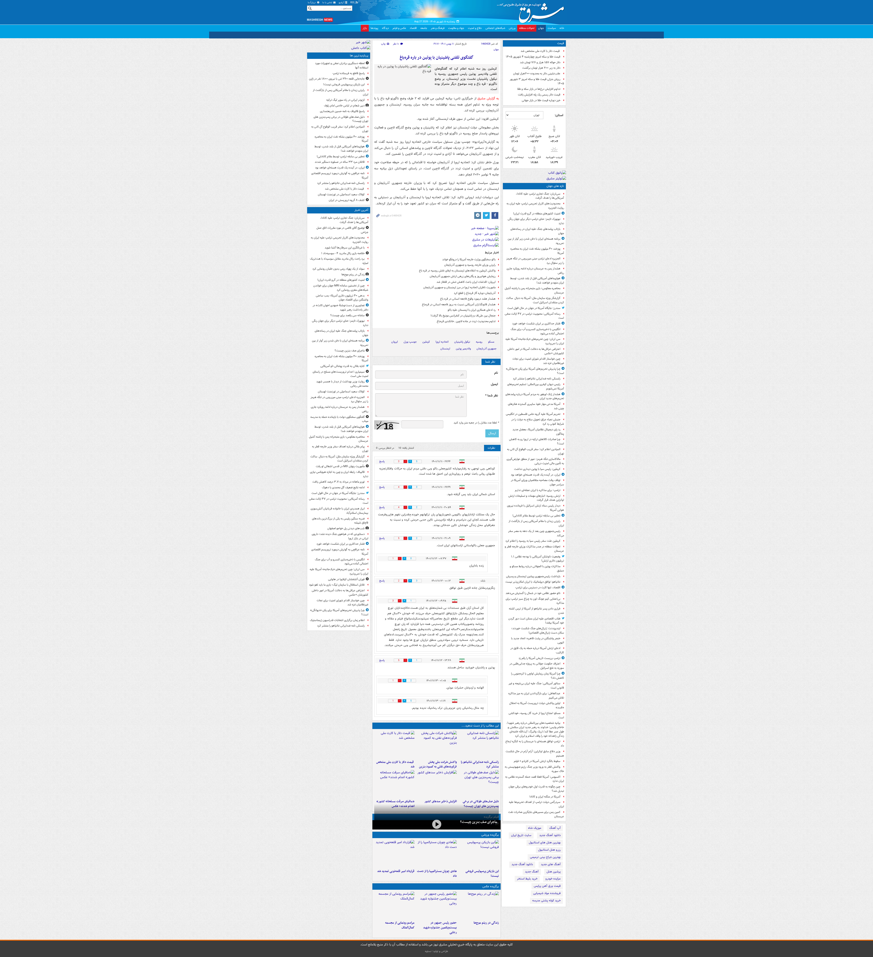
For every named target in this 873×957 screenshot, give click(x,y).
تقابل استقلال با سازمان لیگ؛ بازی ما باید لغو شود (337, 585)
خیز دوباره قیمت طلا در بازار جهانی (541, 100)
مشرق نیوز (532, 11)
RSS (352, 2)
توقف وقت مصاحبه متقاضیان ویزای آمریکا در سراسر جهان (537, 482)
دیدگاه (385, 28)
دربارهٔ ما (312, 2)
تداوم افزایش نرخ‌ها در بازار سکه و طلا (538, 89)
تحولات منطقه (526, 28)
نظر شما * (491, 395)
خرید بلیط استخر (527, 878)
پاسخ (382, 461)
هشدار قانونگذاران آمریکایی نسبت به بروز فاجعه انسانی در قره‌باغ (459, 304)
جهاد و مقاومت (456, 28)
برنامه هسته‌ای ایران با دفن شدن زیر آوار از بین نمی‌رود (536, 241)
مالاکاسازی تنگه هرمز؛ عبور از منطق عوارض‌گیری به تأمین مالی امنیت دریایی (535, 461)
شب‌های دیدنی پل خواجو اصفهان (346, 528)
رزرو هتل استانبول (549, 849)
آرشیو (341, 2)
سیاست (552, 28)
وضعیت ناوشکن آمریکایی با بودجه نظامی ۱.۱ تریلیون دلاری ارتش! (537, 558)
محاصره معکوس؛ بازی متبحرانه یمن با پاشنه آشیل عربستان (534, 290)
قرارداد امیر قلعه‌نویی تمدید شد (395, 871)
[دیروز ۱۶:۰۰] (436, 905)
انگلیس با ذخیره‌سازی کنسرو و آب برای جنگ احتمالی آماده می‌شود (537, 331)
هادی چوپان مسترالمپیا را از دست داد (437, 874)
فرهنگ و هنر (437, 28)
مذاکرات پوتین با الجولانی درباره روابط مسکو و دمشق (537, 568)
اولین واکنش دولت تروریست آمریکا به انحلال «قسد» (536, 705)
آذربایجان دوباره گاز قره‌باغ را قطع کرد (475, 293)
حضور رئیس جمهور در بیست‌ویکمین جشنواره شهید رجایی (440, 927)
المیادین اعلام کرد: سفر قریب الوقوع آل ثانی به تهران (535, 451)
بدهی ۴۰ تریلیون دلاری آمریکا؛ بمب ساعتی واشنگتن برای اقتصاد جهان (342, 297)
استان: (559, 115)
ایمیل (494, 384)
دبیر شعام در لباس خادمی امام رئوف (344, 105)
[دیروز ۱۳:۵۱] (436, 783)
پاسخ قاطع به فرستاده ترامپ (349, 73)
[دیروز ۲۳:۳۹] (436, 824)
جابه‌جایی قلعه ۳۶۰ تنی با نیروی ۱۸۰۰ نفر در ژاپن (337, 79)
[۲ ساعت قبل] (479, 905)
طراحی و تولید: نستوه (436, 951)
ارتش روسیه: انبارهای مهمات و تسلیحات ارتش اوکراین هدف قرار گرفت (536, 498)
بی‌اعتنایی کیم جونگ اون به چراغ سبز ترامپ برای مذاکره (535, 601)
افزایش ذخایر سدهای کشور (440, 801)
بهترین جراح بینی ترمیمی (545, 857)
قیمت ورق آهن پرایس (547, 886)
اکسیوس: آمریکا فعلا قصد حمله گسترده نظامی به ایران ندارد (534, 779)
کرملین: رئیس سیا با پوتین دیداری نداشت (537, 469)
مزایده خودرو (553, 878)
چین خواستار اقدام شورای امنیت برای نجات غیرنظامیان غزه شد (538, 361)
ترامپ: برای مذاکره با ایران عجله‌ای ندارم (537, 490)
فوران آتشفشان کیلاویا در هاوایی (346, 579)
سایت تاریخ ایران (521, 835)
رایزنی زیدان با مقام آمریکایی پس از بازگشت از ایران (536, 523)
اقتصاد (413, 28)
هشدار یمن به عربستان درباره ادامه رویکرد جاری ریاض (535, 270)
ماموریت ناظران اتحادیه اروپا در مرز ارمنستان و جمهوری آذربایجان (459, 287)
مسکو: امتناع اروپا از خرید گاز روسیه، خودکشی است (536, 715)
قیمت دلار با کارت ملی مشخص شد (540, 51)
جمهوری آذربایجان (487, 348)
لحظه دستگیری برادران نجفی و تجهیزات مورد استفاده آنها (341, 65)
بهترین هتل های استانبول (545, 842)
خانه (561, 28)
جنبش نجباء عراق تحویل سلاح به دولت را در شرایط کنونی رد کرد (537, 421)
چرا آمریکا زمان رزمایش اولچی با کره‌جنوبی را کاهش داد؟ (537, 675)
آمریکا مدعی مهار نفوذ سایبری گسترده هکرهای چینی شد (536, 406)
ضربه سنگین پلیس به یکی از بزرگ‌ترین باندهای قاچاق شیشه (340, 520)
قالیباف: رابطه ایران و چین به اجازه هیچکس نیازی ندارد (339, 474)
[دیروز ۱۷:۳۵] (479, 853)
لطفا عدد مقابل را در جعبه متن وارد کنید (476, 423)
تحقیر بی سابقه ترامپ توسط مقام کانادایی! (536, 516)
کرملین (426, 342)
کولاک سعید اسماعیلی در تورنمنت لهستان (341, 194)
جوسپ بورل (410, 342)
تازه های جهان (555, 186)
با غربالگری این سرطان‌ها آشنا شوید (345, 248)
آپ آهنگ (555, 828)
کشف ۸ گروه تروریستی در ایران (347, 200)
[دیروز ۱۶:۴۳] (394, 744)
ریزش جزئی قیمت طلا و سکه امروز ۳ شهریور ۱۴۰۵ (537, 81)
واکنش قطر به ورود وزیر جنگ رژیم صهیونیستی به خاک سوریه (534, 769)
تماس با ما (327, 2)
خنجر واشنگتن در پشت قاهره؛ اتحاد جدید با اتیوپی (537, 640)
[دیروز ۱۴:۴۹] (479, 783)
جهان (541, 28)
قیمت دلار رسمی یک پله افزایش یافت (539, 95)
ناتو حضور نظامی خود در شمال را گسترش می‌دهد (533, 593)
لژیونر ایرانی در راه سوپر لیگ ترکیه (345, 100)
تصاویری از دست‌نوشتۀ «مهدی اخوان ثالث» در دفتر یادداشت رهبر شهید (340, 307)
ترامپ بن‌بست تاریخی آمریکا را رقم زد (539, 658)
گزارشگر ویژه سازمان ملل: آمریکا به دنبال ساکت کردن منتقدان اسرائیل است (535, 300)
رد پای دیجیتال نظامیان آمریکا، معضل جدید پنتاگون (538, 431)
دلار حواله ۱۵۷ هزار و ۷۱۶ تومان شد (540, 62)
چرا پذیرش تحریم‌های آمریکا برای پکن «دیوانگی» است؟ (535, 371)
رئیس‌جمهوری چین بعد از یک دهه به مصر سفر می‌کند (536, 533)
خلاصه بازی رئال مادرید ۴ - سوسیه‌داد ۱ (343, 253)
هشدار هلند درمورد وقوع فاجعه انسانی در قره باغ (468, 299)
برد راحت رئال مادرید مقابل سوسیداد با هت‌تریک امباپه (339, 261)
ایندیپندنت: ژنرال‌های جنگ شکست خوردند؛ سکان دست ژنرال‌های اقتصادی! (537, 630)
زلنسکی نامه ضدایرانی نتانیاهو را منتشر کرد (536, 378)
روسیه (479, 342)
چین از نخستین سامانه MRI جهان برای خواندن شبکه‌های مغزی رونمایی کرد (340, 287)
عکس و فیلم (399, 28)
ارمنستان (445, 348)
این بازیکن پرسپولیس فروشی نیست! (482, 874)
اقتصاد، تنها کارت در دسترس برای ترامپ (537, 587)
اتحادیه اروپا (442, 342)
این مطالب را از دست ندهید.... (480, 725)
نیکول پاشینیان (462, 342)
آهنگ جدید (532, 871)
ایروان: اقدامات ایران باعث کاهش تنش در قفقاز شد (466, 282)
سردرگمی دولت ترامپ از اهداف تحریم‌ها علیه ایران (536, 804)
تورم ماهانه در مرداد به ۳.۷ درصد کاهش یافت (338, 482)
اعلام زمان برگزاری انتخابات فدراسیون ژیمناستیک (337, 620)
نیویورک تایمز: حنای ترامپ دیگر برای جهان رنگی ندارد (536, 221)
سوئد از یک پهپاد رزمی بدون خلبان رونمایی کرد (338, 269)
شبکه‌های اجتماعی (495, 28)
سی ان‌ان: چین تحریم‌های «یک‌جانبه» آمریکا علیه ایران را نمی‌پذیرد (534, 341)
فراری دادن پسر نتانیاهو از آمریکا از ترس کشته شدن (536, 610)
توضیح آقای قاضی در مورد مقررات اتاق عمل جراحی (342, 230)
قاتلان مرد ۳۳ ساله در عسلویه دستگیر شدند (340, 162)
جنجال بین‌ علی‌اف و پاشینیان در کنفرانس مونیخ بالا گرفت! (463, 315)
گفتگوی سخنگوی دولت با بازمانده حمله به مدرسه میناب (339, 419)
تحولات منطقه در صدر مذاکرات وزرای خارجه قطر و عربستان (534, 548)
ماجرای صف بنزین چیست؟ (478, 822)
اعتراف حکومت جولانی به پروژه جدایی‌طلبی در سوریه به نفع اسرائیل (536, 665)
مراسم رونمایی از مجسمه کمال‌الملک (399, 925)
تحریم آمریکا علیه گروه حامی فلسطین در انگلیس (533, 414)
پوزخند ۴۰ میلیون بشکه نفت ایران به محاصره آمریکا (537, 251)
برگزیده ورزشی (490, 834)
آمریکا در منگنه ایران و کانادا (544, 796)
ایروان (394, 342)
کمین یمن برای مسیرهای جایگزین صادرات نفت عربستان (536, 814)
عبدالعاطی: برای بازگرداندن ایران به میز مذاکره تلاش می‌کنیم (536, 695)
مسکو (491, 342)
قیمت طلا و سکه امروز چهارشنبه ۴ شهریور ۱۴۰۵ (533, 57)
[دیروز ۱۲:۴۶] (394, 853)
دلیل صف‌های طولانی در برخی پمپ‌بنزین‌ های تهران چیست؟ (341, 119)
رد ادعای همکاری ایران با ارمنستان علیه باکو (472, 310)
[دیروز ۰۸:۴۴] (394, 783)
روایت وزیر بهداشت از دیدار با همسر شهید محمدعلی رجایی (342, 383)
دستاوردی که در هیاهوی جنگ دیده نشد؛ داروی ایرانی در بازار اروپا (340, 536)
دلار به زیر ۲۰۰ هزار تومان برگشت (541, 68)
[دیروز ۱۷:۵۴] (436, 744)
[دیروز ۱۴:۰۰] (394, 905)
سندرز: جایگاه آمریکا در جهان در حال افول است (533, 308)
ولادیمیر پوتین (463, 348)
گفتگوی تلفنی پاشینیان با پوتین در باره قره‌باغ (436, 57)
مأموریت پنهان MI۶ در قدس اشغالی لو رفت (340, 466)
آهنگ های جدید (551, 864)
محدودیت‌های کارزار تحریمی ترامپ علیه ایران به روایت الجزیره (535, 205)
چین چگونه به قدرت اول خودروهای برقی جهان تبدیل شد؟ (536, 788)
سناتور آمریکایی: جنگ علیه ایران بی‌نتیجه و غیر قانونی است (536, 685)
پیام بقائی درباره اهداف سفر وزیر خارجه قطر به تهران (340, 448)
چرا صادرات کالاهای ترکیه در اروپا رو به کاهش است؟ (536, 441)
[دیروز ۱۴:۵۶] (436, 853)
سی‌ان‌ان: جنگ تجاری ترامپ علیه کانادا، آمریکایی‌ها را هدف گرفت (540, 196)
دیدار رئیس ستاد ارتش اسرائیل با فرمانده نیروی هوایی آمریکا (535, 508)
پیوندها (374, 28)
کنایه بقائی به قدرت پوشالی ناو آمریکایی (342, 366)
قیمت (560, 43)
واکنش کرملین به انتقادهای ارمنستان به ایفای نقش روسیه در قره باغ (457, 270)
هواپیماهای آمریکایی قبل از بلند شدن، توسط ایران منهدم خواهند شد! (537, 280)
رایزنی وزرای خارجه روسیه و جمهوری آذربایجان (470, 265)
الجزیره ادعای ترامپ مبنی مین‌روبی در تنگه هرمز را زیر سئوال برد (535, 260)
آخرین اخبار (361, 210)
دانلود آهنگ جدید (550, 835)
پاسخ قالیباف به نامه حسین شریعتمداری (342, 111)
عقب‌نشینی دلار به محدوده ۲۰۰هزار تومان (536, 73)
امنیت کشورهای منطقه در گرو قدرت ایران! (536, 213)
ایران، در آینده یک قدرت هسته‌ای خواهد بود (535, 475)
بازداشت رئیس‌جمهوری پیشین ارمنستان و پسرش (533, 576)
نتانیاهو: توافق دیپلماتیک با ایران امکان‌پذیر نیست (532, 582)
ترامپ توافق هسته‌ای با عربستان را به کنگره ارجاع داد (534, 743)
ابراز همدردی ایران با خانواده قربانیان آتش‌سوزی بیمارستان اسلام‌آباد (339, 510)
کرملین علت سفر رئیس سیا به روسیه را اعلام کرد (532, 541)
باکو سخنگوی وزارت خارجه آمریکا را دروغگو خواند (469, 259)
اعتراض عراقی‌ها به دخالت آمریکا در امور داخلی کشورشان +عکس (535, 351)
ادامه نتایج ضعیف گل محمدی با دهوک (343, 487)
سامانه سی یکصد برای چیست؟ (347, 315)
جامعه (423, 28)
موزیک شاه (534, 828)
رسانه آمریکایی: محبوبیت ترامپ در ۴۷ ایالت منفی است (534, 316)
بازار (365, 28)
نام (496, 373)
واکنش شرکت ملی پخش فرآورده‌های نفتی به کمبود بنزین (438, 764)
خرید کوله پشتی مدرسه (546, 900)
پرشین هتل (554, 871)
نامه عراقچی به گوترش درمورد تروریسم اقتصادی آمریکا (339, 175)
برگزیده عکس (490, 886)
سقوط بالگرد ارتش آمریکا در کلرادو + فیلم (537, 761)
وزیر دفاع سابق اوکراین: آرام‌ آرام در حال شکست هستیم (535, 753)
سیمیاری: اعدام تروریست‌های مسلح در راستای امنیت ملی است (340, 374)
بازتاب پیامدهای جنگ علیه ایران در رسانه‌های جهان (537, 231)
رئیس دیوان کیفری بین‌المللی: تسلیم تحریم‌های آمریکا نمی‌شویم (535, 386)
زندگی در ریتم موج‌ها (486, 922)
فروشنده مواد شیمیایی (547, 893)
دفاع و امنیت (475, 28)
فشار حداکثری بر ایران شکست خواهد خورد (536, 323)
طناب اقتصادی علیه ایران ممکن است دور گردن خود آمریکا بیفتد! (536, 620)
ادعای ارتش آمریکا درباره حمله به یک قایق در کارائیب (537, 650)
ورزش (512, 28)
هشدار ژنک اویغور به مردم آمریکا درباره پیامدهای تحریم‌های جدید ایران (534, 396)
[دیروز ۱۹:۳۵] (479, 744)
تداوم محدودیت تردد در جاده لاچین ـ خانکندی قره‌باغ (466, 321)
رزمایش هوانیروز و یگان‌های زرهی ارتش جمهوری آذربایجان (463, 276)
